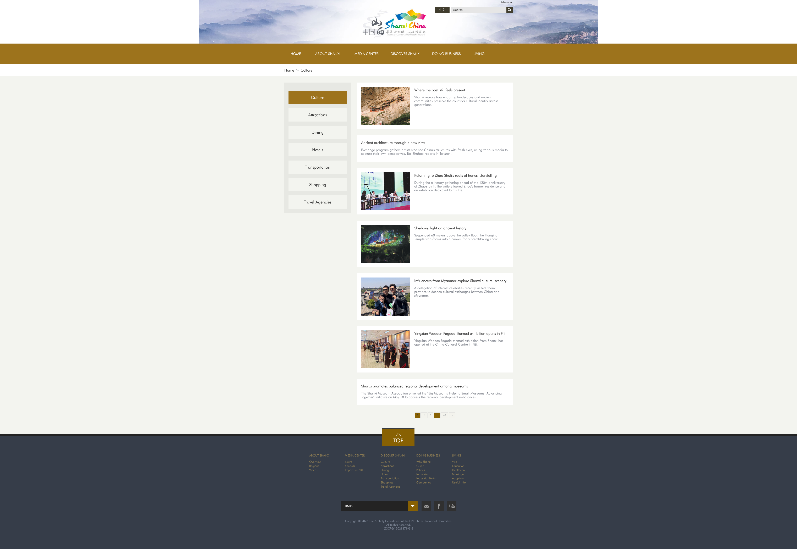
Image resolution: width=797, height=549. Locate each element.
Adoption (458, 478)
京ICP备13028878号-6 (398, 528)
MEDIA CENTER (355, 455)
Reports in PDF (354, 470)
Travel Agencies (317, 202)
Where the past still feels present (439, 90)
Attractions (317, 114)
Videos (313, 470)
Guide (420, 465)
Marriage (458, 474)
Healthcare (459, 470)
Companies (423, 482)
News (348, 461)
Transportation (317, 167)
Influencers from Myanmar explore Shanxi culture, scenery (460, 281)
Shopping (317, 184)
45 (444, 415)
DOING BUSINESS (428, 455)
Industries (422, 474)
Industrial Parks (426, 478)
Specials (350, 465)
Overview (315, 461)
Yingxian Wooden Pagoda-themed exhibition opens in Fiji (459, 333)
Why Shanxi (423, 461)
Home (289, 70)
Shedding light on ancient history (440, 228)
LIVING (456, 455)
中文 (442, 9)
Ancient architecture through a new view (393, 142)
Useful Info (459, 482)
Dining (318, 132)
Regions (314, 465)
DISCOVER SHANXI (393, 455)
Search (509, 10)
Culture (306, 70)
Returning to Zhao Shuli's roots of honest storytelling (455, 175)
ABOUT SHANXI (319, 455)
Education (458, 465)
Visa (454, 461)
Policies (420, 470)
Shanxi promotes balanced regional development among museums (414, 386)
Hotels (317, 149)
